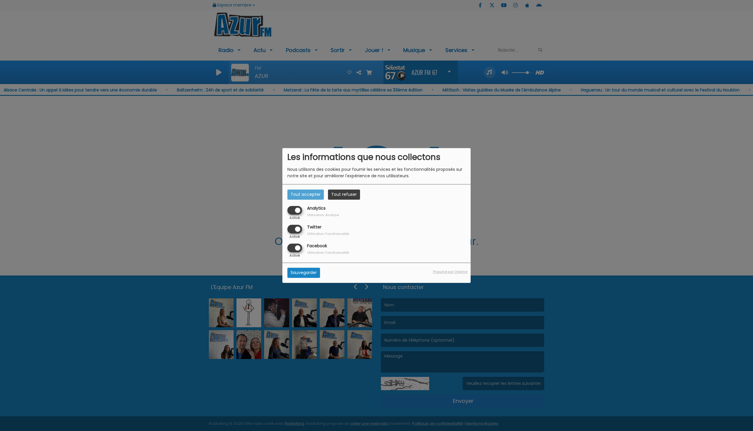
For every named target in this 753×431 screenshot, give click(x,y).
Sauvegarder (304, 273)
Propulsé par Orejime (450, 272)
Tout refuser (344, 194)
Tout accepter (306, 194)
